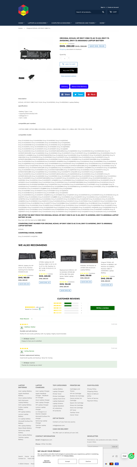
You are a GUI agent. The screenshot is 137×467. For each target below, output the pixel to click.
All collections (57, 408)
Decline (88, 461)
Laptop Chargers (58, 391)
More (102, 23)
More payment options (68, 76)
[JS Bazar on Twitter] (113, 456)
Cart (114, 12)
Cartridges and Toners (85, 23)
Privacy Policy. (69, 455)
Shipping (63, 49)
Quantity (63, 54)
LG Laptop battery (24, 418)
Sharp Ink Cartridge (76, 405)
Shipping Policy (92, 391)
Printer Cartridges (59, 396)
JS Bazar (26, 463)
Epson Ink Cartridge (76, 403)
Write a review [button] (102, 308)
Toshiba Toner (74, 412)
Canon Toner (74, 415)
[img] (24, 324)
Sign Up (114, 446)
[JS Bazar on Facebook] (117, 456)
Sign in (103, 7)
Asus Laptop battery (25, 398)
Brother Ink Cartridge (77, 396)
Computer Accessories (61, 23)
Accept (67, 461)
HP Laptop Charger (42, 405)
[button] (22, 275)
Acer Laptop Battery (25, 391)
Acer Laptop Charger (42, 391)
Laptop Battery (58, 389)
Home (20, 23)
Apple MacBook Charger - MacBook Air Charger (42, 396)
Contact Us (22, 458)
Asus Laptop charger (43, 400)
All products (57, 410)
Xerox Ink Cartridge (76, 407)
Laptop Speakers (58, 406)
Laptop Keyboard (58, 401)
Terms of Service (92, 398)
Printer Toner (57, 394)
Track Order (31, 458)
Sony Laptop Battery (25, 435)
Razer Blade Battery (25, 428)
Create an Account (113, 7)
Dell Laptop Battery (24, 405)
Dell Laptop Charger (42, 402)
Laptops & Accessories (37, 23)
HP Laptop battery (24, 412)
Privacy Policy (91, 389)
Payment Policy (92, 401)
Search (20, 456)
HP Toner (73, 410)
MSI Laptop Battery (24, 425)
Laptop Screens (58, 403)
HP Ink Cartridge (75, 393)
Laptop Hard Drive (59, 398)
